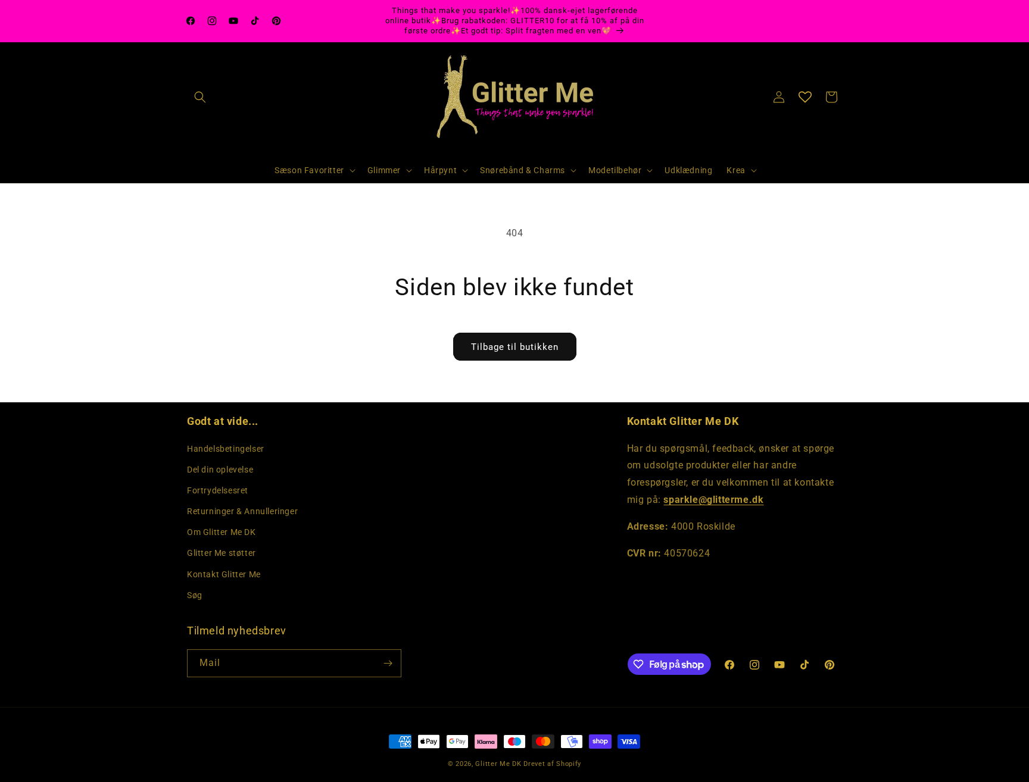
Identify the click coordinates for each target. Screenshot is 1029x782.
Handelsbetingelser (225, 448)
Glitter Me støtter (221, 553)
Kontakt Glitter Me (224, 574)
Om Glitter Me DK (221, 532)
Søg (194, 595)
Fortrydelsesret (217, 490)
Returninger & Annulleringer (242, 511)
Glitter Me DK (498, 764)
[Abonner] (388, 663)
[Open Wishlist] (805, 97)
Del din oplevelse (220, 469)
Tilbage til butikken (515, 347)
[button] (200, 97)
